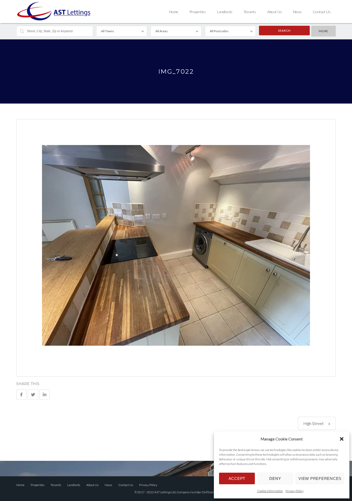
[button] (341, 438)
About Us (274, 12)
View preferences (319, 478)
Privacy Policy (295, 491)
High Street (313, 423)
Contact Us (322, 12)
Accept (237, 478)
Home (173, 12)
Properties (197, 12)
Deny (275, 478)
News (297, 12)
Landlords (224, 12)
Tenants (250, 12)
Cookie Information (270, 491)
